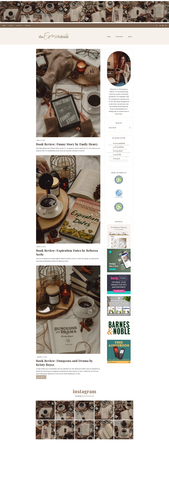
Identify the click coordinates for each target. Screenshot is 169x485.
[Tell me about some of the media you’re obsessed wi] (116, 11)
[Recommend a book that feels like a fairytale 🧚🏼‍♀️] (137, 11)
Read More (41, 377)
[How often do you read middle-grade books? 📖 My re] (31, 11)
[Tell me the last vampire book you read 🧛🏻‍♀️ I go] (158, 11)
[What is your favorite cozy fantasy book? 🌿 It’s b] (73, 11)
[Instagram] (163, 23)
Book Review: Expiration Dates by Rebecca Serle (67, 252)
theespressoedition (87, 396)
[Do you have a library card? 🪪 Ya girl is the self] (123, 429)
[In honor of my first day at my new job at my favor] (95, 11)
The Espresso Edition (53, 36)
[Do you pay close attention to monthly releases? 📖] (104, 429)
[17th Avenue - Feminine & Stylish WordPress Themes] (119, 247)
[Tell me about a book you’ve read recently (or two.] (52, 11)
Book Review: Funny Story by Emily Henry (67, 144)
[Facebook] (157, 23)
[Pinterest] (160, 23)
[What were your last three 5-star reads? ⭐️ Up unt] (10, 11)
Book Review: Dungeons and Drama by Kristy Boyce (64, 363)
